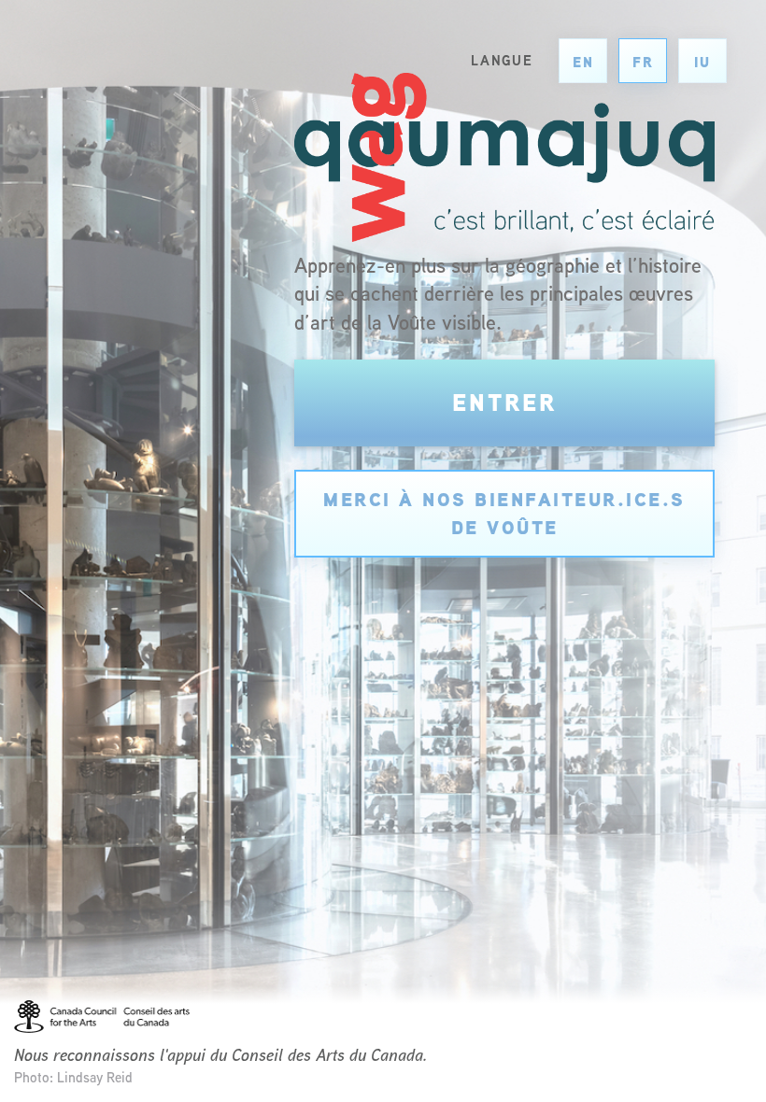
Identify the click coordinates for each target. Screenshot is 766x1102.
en (583, 62)
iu (702, 62)
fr (643, 62)
